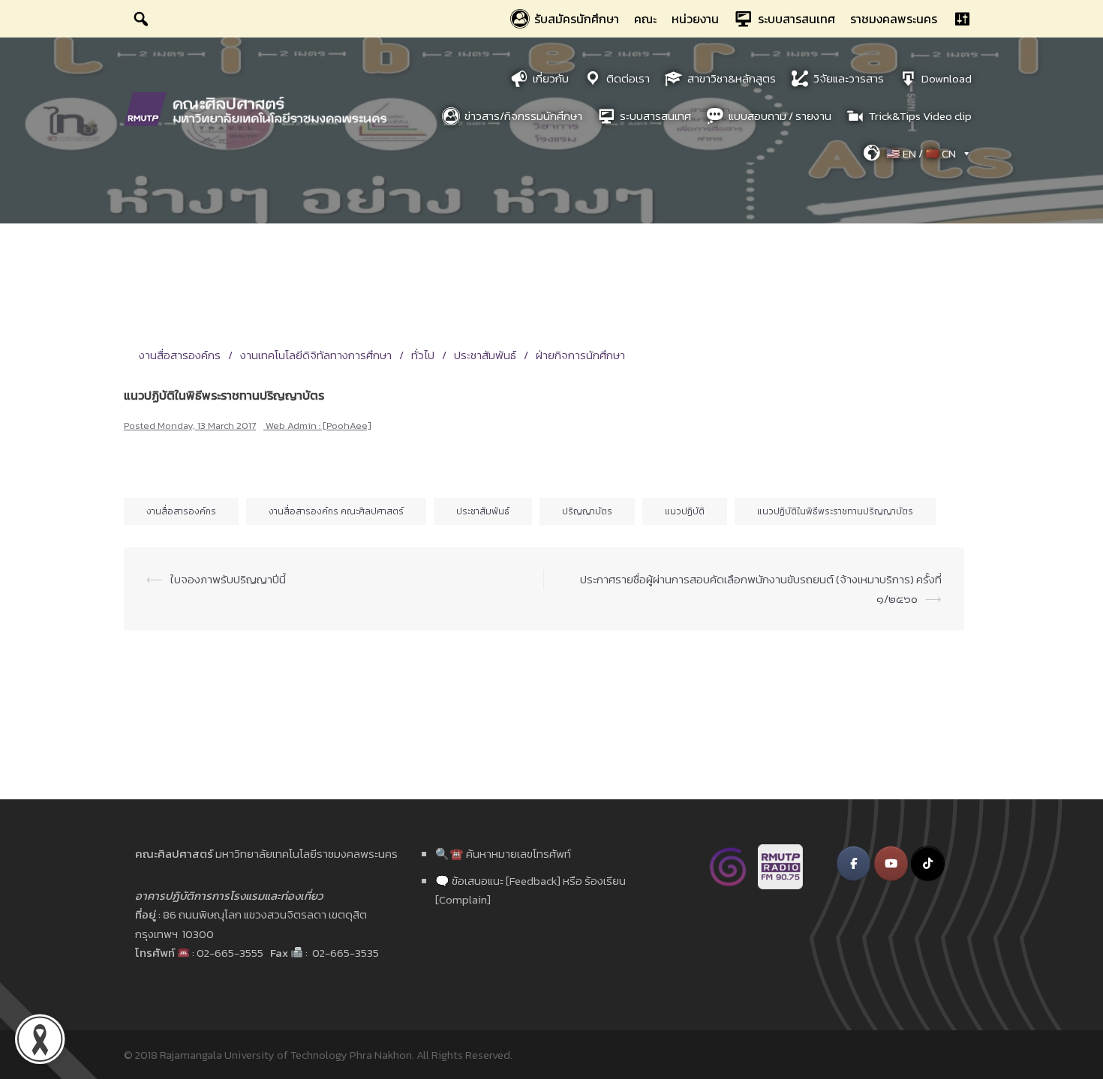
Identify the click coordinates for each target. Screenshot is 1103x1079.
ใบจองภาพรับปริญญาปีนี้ (228, 579)
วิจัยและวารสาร (848, 78)
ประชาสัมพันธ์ (485, 355)
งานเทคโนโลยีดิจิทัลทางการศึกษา (316, 355)
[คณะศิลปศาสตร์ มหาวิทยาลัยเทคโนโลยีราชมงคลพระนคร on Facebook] (853, 863)
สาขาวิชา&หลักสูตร (731, 78)
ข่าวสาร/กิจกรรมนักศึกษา (523, 115)
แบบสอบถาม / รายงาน (780, 115)
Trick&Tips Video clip (920, 115)
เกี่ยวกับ (551, 78)
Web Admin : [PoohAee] (318, 425)
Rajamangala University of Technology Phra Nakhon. (287, 1054)
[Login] (962, 18)
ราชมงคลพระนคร (893, 19)
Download (946, 78)
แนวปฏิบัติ (685, 511)
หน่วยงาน (695, 19)
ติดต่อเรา (628, 78)
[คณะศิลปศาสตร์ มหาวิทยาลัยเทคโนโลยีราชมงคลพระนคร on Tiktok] (928, 863)
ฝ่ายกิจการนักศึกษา (580, 355)
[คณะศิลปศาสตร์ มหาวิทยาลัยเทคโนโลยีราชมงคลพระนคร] (259, 107)
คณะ (645, 19)
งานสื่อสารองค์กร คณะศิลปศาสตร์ (336, 511)
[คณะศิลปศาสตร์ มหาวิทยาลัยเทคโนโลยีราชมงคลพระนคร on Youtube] (891, 863)
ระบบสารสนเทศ (796, 19)
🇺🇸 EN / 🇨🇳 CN (921, 153)
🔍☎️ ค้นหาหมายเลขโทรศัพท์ (503, 853)
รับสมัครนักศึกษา (576, 19)
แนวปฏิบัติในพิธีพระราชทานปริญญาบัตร (835, 511)
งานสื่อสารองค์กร (180, 355)
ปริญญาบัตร (587, 511)
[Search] (141, 18)
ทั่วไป (422, 355)
